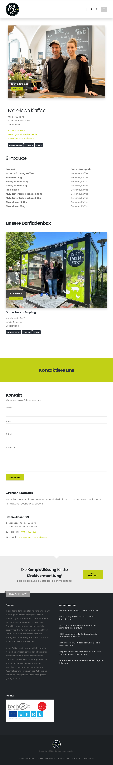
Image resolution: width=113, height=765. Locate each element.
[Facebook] (91, 9)
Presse (77, 758)
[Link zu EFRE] (25, 715)
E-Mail (39, 145)
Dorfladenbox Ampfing (21, 312)
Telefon (29, 145)
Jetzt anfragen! (93, 574)
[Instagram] (96, 9)
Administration (27, 758)
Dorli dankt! (89, 758)
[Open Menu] (104, 9)
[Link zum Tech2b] (19, 706)
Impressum (64, 758)
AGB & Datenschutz (46, 758)
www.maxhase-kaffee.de (21, 138)
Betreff (9, 434)
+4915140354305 (16, 130)
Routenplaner (15, 145)
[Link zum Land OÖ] (42, 706)
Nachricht (10, 447)
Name (9, 407)
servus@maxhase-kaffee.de (22, 134)
